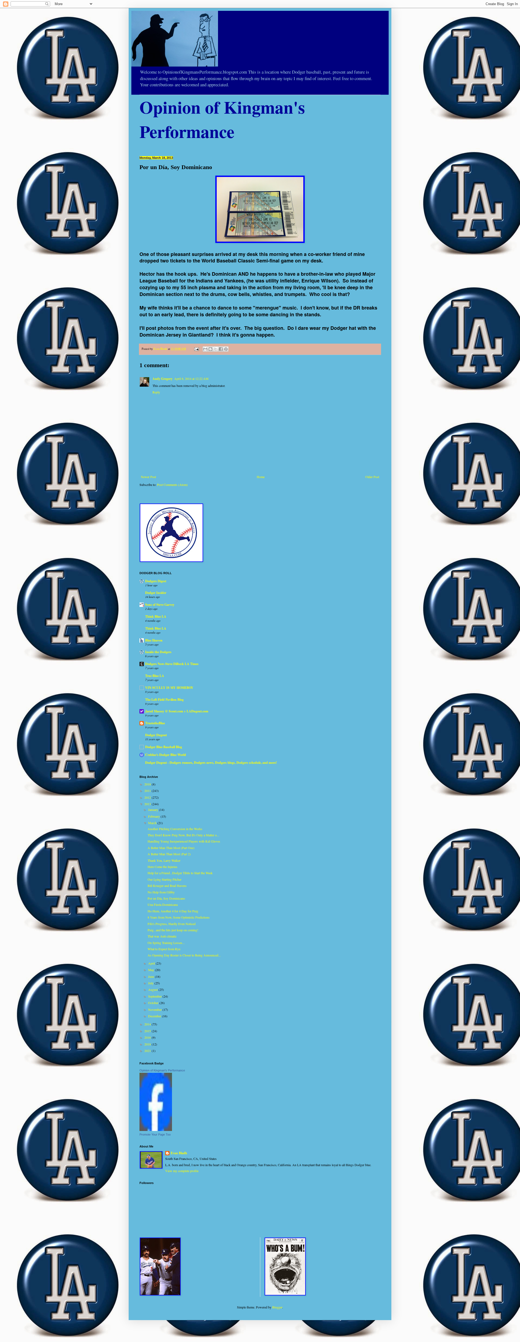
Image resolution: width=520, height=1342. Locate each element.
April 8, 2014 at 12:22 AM (191, 378)
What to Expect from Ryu (164, 949)
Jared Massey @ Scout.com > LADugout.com (176, 711)
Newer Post (148, 477)
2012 (148, 797)
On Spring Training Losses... (166, 942)
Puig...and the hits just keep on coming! (173, 930)
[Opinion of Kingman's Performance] (155, 1129)
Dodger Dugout (156, 735)
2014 (148, 1024)
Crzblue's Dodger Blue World (165, 754)
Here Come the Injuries (162, 866)
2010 (148, 784)
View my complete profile (182, 1171)
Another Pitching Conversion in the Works (175, 829)
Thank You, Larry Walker (164, 860)
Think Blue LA (155, 616)
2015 (148, 1031)
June (151, 976)
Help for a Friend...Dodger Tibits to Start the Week (180, 873)
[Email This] (205, 349)
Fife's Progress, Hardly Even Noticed (172, 924)
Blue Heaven (153, 640)
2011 (148, 790)
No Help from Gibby (161, 892)
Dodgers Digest (155, 581)
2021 (148, 1050)
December (155, 1016)
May (151, 970)
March (152, 823)
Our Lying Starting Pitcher (164, 879)
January (153, 809)
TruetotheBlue (155, 723)
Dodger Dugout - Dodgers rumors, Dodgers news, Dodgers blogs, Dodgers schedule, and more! (211, 762)
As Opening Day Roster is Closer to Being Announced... (184, 955)
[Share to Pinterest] (226, 349)
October (153, 1003)
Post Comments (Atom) (172, 484)
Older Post (372, 477)
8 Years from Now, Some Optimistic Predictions (179, 917)
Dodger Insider (155, 592)
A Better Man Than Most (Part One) (171, 848)
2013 (148, 804)
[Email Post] (196, 349)
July (151, 983)
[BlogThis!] (210, 349)
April (152, 963)
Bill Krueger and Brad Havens (167, 885)
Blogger (277, 1307)
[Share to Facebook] (220, 349)
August (153, 989)
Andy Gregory (162, 378)
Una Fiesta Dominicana (163, 904)
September (155, 996)
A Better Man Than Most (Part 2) (169, 854)
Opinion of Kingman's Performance (162, 1070)
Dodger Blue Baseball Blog (163, 747)
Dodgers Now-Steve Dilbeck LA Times (172, 664)
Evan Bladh (179, 1153)
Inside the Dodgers (158, 652)
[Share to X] (215, 349)
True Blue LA (154, 675)
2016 (148, 1037)
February (154, 816)
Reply (156, 392)
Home (261, 477)
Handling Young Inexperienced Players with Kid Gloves (184, 841)
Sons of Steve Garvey (159, 604)
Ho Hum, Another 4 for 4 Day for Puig (173, 911)
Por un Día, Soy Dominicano (166, 898)
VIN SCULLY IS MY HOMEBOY (169, 687)
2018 (148, 1044)
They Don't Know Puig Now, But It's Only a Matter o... (183, 835)
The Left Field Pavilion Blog (164, 699)
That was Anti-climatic (162, 936)
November (155, 1009)
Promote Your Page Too (155, 1134)
